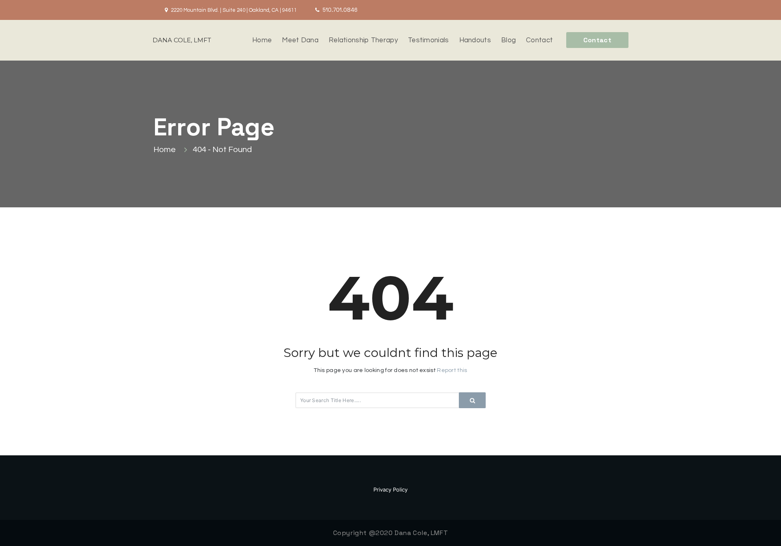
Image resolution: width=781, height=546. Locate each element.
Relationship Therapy (363, 40)
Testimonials (428, 40)
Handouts (475, 40)
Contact (539, 40)
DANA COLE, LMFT (182, 40)
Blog (508, 40)
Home (262, 40)
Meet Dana (300, 40)
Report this (452, 370)
